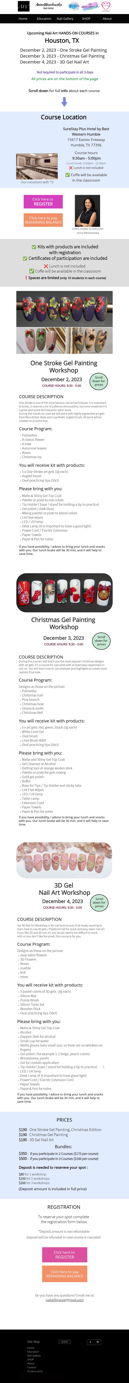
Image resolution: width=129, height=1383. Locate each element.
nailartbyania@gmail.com (65, 1299)
